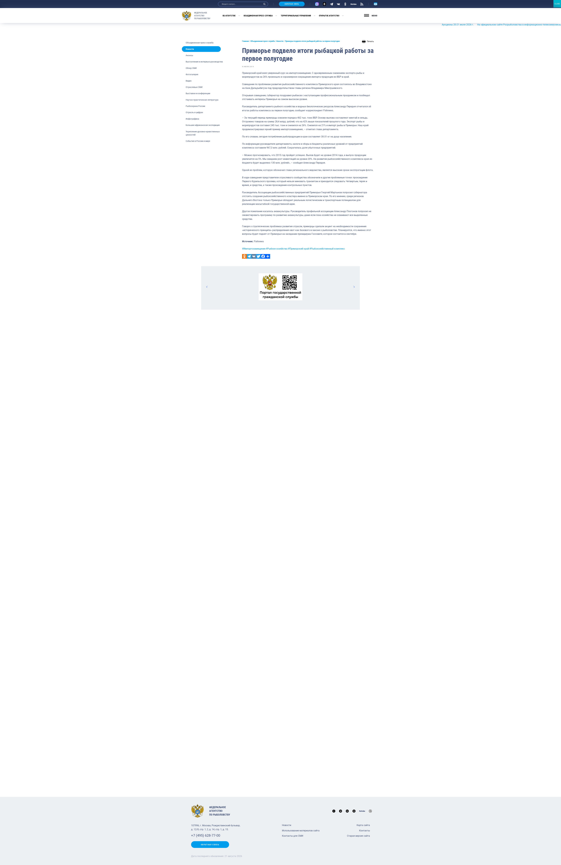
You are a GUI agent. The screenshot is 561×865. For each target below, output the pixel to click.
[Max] (317, 4)
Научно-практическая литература (202, 100)
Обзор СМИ (191, 68)
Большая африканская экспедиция (203, 125)
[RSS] (361, 4)
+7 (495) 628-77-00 (205, 835)
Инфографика (192, 119)
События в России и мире (198, 141)
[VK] (338, 4)
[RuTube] (353, 4)
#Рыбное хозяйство (277, 248)
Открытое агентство (329, 15)
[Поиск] (264, 4)
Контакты (364, 830)
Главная (245, 41)
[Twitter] (258, 256)
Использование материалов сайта (301, 830)
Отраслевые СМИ (194, 87)
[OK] (345, 4)
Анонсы (189, 55)
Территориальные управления (296, 15)
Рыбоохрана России (195, 106)
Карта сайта (363, 825)
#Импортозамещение (253, 248)
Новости (190, 49)
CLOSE (557, 4)
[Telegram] (331, 4)
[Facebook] (263, 256)
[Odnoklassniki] (244, 256)
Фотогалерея (192, 74)
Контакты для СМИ (292, 835)
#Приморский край (298, 248)
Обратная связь (292, 4)
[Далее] (354, 287)
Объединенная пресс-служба (258, 15)
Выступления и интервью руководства (204, 62)
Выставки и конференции (198, 93)
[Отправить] (267, 256)
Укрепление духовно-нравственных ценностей (203, 133)
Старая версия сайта (358, 835)
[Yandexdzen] (324, 4)
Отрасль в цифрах (194, 112)
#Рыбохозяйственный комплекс (327, 248)
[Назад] (207, 287)
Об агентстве (229, 15)
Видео (189, 81)
